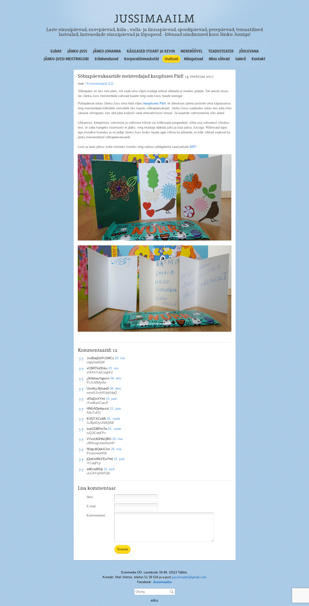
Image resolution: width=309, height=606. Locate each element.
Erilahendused (106, 59)
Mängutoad (193, 59)
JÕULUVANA (249, 51)
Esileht (56, 51)
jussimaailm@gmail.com (189, 577)
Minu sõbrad (219, 59)
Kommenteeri (96, 515)
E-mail (91, 506)
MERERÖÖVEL (192, 51)
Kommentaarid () (100, 83)
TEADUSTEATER (220, 51)
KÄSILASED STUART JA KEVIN (151, 51)
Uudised (171, 59)
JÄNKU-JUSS (77, 51)
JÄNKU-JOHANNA (107, 51)
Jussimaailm (162, 582)
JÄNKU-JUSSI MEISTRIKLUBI (66, 59)
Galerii (240, 59)
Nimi (90, 497)
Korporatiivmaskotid (141, 59)
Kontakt (258, 59)
